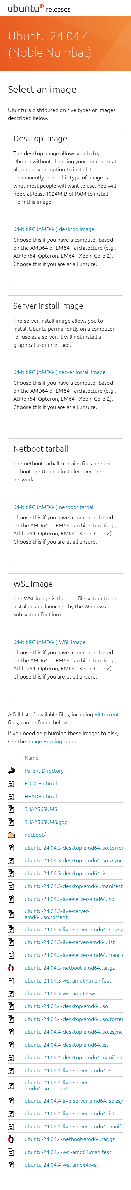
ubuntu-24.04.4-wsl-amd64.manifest (68, 1152)
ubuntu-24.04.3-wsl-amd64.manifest (68, 980)
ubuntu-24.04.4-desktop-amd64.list (66, 1045)
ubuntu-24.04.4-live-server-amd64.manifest (77, 1126)
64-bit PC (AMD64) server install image (59, 372)
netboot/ (35, 835)
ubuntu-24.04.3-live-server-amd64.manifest (77, 955)
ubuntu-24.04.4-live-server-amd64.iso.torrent (57, 1085)
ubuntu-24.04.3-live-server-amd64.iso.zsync (76, 929)
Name (32, 758)
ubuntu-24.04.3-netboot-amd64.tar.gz (70, 968)
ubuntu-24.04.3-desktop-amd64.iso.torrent (76, 848)
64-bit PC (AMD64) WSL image (49, 642)
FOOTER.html (41, 783)
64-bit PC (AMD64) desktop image (53, 229)
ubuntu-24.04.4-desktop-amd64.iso (66, 1006)
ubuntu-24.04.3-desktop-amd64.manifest (74, 886)
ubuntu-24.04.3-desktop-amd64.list (66, 873)
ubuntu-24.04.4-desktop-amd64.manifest (74, 1057)
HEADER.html (41, 796)
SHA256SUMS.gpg (46, 822)
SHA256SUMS (41, 809)
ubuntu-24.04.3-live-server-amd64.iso (69, 899)
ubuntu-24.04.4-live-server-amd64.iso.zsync (76, 1101)
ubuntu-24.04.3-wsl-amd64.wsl (61, 993)
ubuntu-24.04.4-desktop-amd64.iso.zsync (73, 1032)
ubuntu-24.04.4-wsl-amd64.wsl (61, 1165)
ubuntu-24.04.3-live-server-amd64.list (70, 942)
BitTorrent (106, 714)
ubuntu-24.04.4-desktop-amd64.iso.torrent (76, 1019)
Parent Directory (44, 771)
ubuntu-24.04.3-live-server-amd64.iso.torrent (57, 914)
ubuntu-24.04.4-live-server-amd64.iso (69, 1070)
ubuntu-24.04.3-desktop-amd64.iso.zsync (73, 860)
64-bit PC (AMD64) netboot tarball (54, 507)
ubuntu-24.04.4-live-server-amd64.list (70, 1113)
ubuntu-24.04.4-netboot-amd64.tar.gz (70, 1139)
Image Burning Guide (52, 741)
